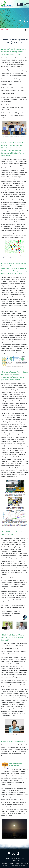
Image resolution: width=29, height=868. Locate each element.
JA (18, 4)
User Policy (21, 858)
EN (21, 4)
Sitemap (14, 860)
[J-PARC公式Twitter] (13, 853)
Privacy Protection (10, 858)
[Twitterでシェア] (26, 30)
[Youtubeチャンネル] (9, 853)
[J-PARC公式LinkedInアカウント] (18, 853)
